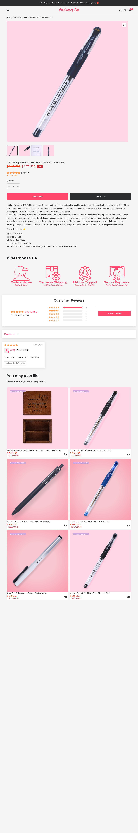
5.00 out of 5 (31, 312)
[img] (11, 345)
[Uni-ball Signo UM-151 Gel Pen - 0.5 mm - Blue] (100, 489)
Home (9, 18)
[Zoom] (124, 25)
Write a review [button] (114, 313)
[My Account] (125, 10)
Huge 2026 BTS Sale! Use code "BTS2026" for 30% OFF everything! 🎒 (71, 3)
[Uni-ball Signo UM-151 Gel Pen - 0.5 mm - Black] (100, 561)
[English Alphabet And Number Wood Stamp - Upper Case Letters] (37, 418)
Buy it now (100, 197)
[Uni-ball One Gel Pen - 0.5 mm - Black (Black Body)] (37, 489)
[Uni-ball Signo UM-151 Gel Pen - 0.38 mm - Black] (100, 418)
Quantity (10, 181)
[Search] (120, 10)
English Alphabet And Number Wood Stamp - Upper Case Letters (34, 450)
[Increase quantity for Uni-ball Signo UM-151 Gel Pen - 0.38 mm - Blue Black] (18, 186)
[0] (129, 10)
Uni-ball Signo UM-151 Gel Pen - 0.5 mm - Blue (89, 522)
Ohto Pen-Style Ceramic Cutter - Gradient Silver (27, 593)
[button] (14, 173)
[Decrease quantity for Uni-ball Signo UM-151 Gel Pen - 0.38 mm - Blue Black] (9, 186)
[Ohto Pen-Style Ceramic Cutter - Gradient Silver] (37, 561)
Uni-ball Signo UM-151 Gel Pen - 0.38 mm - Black (90, 450)
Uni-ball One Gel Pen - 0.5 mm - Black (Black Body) (28, 522)
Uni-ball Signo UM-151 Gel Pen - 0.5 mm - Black (90, 593)
